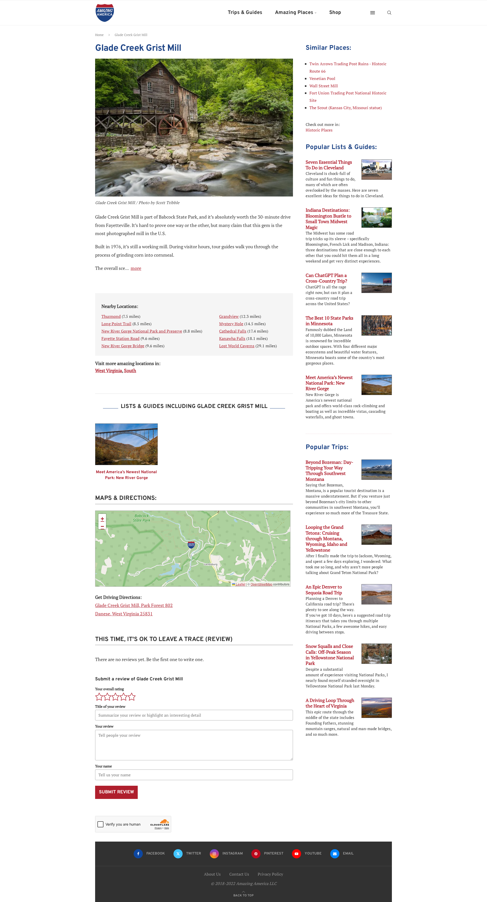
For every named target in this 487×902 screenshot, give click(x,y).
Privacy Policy (270, 874)
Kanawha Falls (232, 338)
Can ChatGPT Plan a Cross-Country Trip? (326, 278)
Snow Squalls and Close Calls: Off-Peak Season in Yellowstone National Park (330, 654)
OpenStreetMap (261, 584)
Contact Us (239, 874)
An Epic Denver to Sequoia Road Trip (324, 589)
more (136, 268)
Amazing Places (294, 12)
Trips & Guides (245, 12)
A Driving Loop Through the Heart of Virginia (330, 703)
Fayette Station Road (120, 338)
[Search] (389, 12)
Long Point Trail (116, 323)
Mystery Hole (231, 323)
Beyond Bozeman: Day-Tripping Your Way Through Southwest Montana (329, 470)
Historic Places (319, 130)
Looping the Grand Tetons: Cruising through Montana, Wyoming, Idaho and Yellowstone (326, 538)
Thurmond (111, 316)
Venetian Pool (322, 78)
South (130, 370)
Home (99, 34)
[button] (191, 545)
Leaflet (240, 584)
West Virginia (108, 370)
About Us (212, 874)
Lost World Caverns (236, 346)
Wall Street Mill (323, 86)
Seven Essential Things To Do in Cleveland (329, 165)
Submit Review (116, 792)
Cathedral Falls (232, 331)
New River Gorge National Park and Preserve (141, 331)
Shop (335, 12)
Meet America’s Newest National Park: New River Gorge (126, 475)
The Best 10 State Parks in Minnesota (329, 320)
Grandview (229, 316)
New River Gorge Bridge (122, 346)
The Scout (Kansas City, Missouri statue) (345, 107)
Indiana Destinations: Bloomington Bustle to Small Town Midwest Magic (328, 218)
